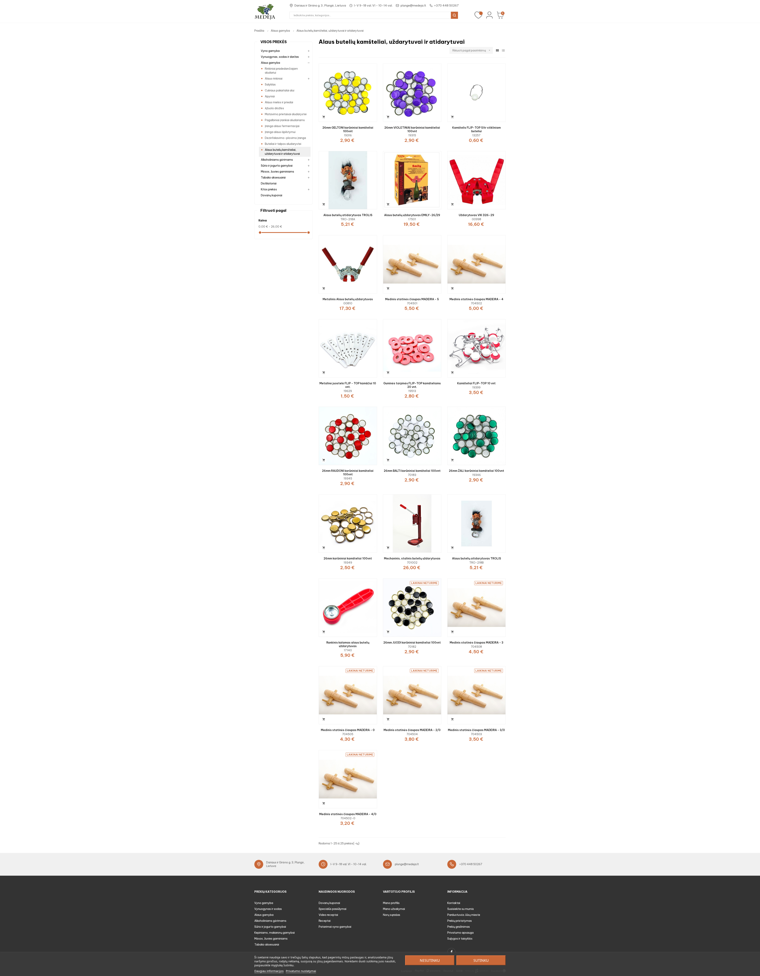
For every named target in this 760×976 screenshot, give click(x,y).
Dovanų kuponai (271, 195)
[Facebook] (451, 952)
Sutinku (481, 960)
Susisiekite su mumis (460, 909)
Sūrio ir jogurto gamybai (277, 165)
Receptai (325, 921)
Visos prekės (273, 42)
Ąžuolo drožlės (274, 108)
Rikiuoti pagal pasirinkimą (471, 50)
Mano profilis (391, 903)
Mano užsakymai (394, 909)
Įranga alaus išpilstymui (280, 132)
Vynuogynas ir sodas (268, 909)
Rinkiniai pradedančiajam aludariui (281, 70)
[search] (454, 15)
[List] (503, 50)
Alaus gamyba (270, 63)
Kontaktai (453, 903)
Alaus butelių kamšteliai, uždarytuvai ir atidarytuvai (282, 152)
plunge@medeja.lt (413, 5)
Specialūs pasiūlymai (332, 909)
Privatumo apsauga (460, 932)
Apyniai (270, 96)
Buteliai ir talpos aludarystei (283, 144)
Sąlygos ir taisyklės (459, 938)
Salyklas (270, 84)
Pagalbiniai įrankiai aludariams (285, 120)
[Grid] (497, 50)
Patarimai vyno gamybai (335, 927)
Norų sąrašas (391, 915)
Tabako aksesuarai (273, 177)
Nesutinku (430, 960)
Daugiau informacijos (269, 971)
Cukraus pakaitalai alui (279, 90)
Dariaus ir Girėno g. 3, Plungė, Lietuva (320, 5)
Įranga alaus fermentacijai (282, 126)
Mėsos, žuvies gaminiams (277, 171)
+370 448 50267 (446, 5)
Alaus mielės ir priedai (279, 102)
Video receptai (328, 915)
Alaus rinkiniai (273, 78)
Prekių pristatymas (459, 921)
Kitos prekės (269, 189)
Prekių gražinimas (458, 927)
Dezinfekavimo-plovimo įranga (285, 138)
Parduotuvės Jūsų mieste (463, 915)
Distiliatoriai (268, 183)
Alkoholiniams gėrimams (277, 159)
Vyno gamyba (270, 51)
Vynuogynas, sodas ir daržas (280, 57)
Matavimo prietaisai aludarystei (286, 114)
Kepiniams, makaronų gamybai (274, 932)
